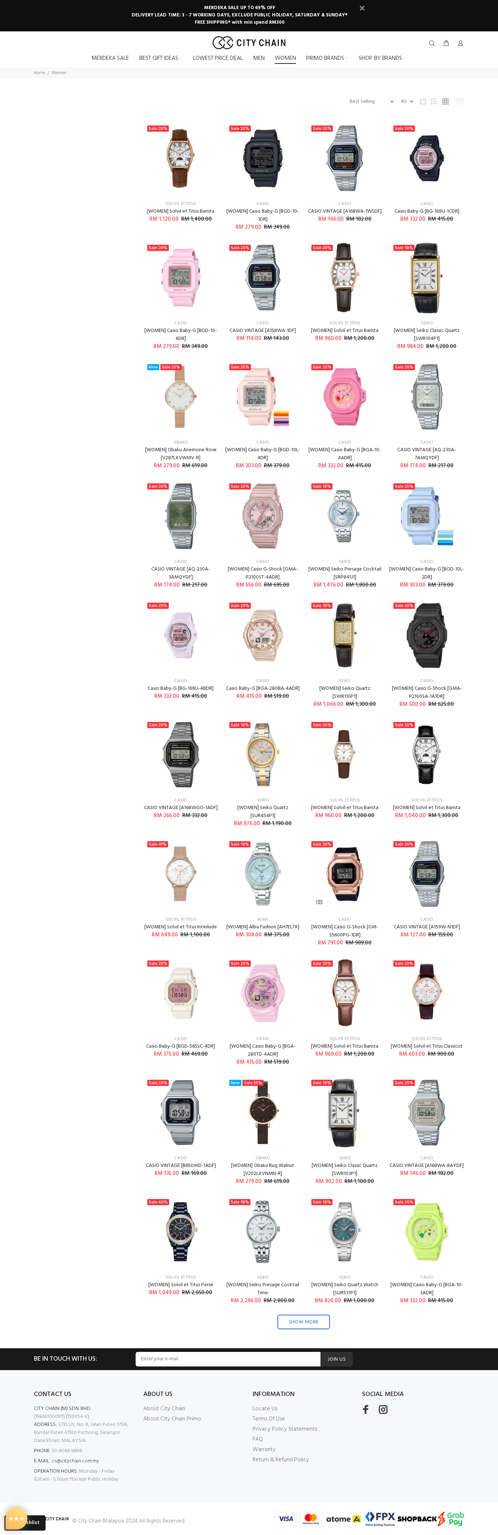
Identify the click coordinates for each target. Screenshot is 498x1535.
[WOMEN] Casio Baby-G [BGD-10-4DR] (180, 334)
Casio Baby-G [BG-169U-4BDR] (181, 688)
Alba (262, 919)
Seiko (427, 323)
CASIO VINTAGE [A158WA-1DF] (263, 330)
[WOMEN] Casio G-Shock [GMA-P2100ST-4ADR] (263, 573)
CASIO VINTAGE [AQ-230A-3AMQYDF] (180, 573)
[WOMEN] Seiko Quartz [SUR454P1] (262, 812)
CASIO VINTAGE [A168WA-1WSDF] (345, 211)
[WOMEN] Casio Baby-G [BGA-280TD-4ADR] (263, 1050)
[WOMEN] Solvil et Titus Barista (180, 211)
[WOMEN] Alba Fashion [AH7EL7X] (262, 927)
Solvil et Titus (181, 204)
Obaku (181, 442)
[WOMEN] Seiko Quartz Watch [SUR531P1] (344, 1289)
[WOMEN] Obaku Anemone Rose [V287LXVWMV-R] (181, 454)
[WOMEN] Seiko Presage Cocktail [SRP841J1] (344, 573)
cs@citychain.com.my (75, 1461)
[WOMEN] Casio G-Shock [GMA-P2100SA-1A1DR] (427, 692)
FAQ (258, 1439)
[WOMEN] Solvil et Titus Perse (180, 1285)
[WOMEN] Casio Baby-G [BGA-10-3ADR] (426, 1289)
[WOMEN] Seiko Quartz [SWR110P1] (344, 692)
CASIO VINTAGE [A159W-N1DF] (427, 927)
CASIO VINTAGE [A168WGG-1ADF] (181, 808)
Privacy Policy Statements (285, 1429)
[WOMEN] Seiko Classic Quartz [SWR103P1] (345, 1169)
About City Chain (164, 1409)
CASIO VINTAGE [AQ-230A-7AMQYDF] (426, 454)
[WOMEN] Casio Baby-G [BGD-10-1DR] (262, 215)
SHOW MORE (304, 1322)
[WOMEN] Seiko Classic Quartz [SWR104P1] (427, 334)
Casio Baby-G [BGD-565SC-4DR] (180, 1046)
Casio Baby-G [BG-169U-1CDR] (426, 211)
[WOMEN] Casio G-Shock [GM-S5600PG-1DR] (344, 931)
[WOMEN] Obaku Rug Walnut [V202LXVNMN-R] (262, 1169)
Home (39, 73)
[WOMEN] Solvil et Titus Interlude (180, 927)
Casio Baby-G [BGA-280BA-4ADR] (263, 688)
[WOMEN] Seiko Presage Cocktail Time (262, 1289)
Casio (262, 204)
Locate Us (265, 1409)
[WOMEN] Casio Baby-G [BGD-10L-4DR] (262, 454)
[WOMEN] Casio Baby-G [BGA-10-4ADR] (344, 454)
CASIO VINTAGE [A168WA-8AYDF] (427, 1165)
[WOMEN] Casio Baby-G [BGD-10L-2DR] (426, 573)
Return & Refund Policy (281, 1460)
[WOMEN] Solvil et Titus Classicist (427, 1046)
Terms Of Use (269, 1419)
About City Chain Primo (172, 1419)
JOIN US (337, 1359)
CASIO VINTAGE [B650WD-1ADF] (181, 1165)
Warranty (264, 1449)
